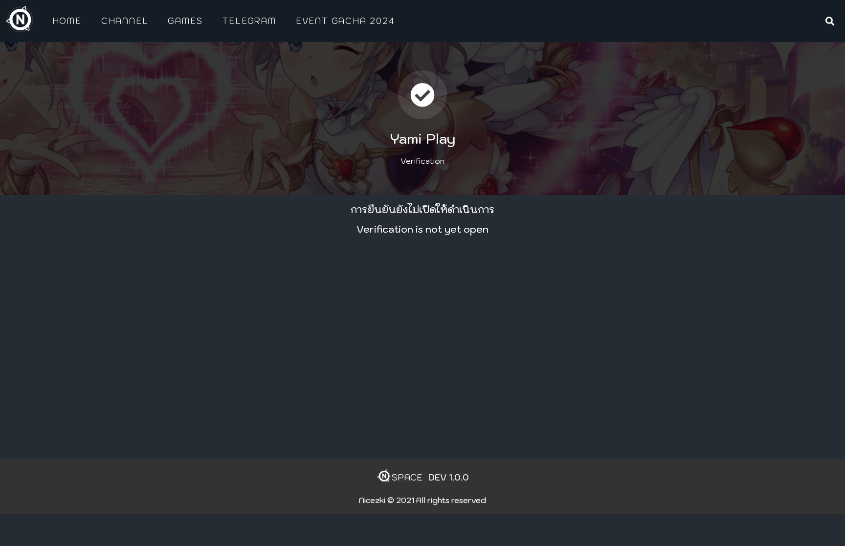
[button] (830, 21)
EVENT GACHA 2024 (345, 21)
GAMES (185, 21)
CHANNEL (125, 21)
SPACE (406, 477)
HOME (67, 21)
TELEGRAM (249, 21)
